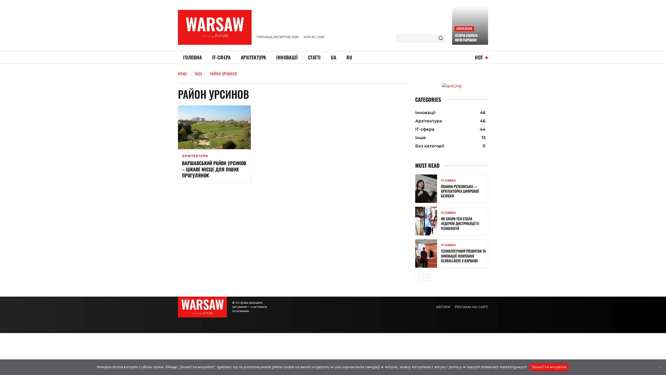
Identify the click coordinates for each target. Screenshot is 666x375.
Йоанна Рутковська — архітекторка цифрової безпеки (460, 191)
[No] (659, 367)
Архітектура (464, 28)
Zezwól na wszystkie (549, 367)
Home (182, 73)
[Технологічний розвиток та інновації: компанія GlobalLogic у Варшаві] (426, 253)
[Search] (441, 38)
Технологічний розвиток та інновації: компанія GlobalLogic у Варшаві (463, 255)
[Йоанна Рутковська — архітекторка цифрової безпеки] (426, 188)
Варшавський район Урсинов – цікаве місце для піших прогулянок (214, 169)
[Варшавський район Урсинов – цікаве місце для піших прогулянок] (214, 127)
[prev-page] (418, 277)
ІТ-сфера (448, 180)
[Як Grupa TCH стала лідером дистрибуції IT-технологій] (426, 221)
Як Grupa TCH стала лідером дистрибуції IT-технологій (460, 223)
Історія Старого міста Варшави (466, 37)
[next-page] (427, 277)
